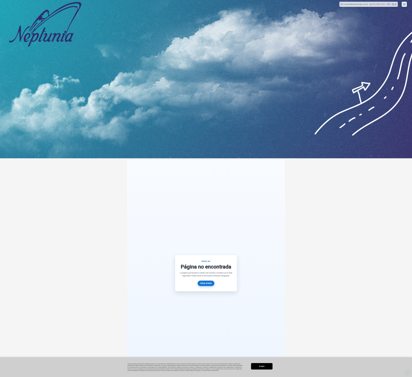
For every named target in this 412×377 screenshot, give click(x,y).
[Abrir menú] (404, 4)
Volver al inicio (206, 283)
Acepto (262, 366)
